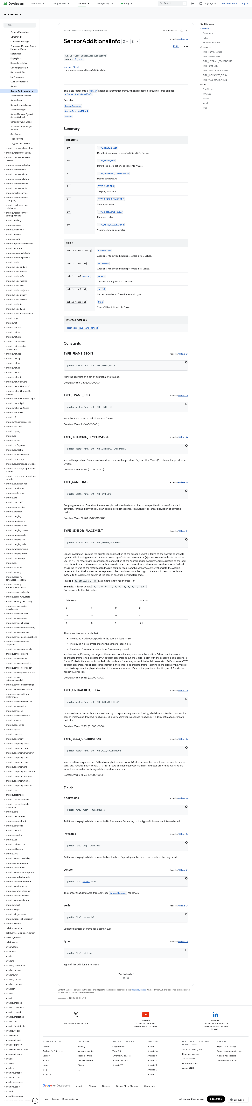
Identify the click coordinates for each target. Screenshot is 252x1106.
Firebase (106, 1086)
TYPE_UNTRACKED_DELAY (110, 211)
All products (149, 1086)
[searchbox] (20, 25)
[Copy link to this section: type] (73, 941)
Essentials (35, 3)
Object (78, 59)
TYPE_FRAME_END (106, 160)
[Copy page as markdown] (133, 41)
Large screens (118, 1046)
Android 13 (152, 1065)
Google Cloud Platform (127, 1086)
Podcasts (47, 1074)
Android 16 (152, 1051)
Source (46, 1060)
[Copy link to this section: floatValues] (82, 798)
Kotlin (176, 46)
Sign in (245, 3)
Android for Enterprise (53, 1051)
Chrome (92, 1086)
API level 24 (183, 39)
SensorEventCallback (76, 111)
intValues (103, 263)
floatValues (104, 250)
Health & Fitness (85, 1055)
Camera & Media (85, 1060)
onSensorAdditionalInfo (78, 94)
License (56, 1099)
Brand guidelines (70, 1099)
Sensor (93, 90)
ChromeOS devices (121, 1055)
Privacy (81, 1065)
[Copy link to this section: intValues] (79, 834)
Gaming (81, 1046)
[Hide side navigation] (35, 1101)
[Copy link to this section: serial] (74, 905)
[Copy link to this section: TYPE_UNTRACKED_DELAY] (103, 690)
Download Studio (190, 1063)
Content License (138, 990)
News (45, 1065)
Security (46, 1055)
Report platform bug (226, 1046)
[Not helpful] (186, 30)
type (100, 301)
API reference (12, 14)
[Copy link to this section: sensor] (76, 870)
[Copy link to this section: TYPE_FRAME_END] (93, 395)
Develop (81, 3)
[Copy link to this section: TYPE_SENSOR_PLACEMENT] (106, 531)
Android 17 (152, 1046)
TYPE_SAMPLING (106, 186)
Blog (126, 3)
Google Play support (226, 1055)
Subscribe (216, 1099)
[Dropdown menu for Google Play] (113, 3)
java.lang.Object (71, 67)
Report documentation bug (229, 1051)
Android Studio (229, 3)
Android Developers (72, 30)
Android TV (117, 1065)
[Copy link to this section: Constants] (84, 344)
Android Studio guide (192, 1049)
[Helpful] (182, 30)
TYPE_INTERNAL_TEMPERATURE (113, 173)
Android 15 (152, 1055)
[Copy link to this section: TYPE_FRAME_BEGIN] (96, 354)
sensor (101, 276)
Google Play (103, 3)
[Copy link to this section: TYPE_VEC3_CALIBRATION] (104, 739)
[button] (19, 148)
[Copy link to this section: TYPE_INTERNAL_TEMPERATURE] (112, 437)
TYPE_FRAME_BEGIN (107, 147)
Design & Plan (59, 3)
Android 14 (152, 1060)
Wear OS (116, 1051)
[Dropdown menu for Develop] (90, 3)
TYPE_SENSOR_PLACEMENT (111, 199)
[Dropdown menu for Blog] (133, 3)
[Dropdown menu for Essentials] (45, 3)
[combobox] (172, 3)
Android (46, 1046)
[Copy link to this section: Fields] (76, 788)
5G (79, 1069)
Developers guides (190, 1054)
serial (101, 289)
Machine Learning (86, 1051)
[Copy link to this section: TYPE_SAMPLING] (90, 482)
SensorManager (72, 106)
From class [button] (82, 328)
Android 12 (152, 1069)
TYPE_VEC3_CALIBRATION (111, 224)
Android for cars (120, 1060)
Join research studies (227, 1060)
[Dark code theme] (186, 362)
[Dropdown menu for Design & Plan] (70, 3)
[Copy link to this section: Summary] (82, 129)
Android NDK (188, 1068)
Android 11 (152, 1074)
